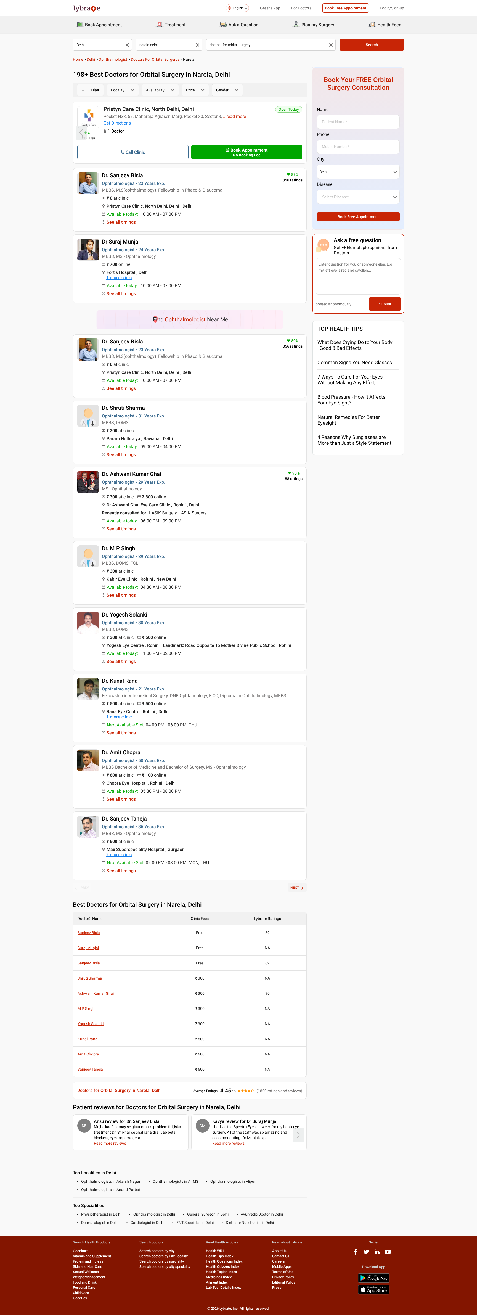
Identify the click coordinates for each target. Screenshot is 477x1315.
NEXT (294, 888)
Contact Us (280, 1256)
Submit (385, 304)
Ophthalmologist (113, 59)
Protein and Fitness (88, 1261)
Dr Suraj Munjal (121, 241)
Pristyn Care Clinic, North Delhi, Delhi (149, 109)
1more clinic (119, 277)
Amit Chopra (88, 1054)
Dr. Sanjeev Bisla (122, 175)
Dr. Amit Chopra (121, 752)
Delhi (91, 59)
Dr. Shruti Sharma (123, 407)
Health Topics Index (221, 1272)
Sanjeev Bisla (89, 932)
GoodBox (80, 1298)
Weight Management (89, 1277)
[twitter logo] (366, 1254)
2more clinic (119, 854)
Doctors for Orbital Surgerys (155, 59)
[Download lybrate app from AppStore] (374, 1293)
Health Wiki (215, 1251)
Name (322, 109)
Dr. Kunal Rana (120, 681)
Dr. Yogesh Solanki (124, 614)
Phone (323, 134)
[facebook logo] (355, 1254)
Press (277, 1287)
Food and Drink (85, 1282)
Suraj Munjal (88, 948)
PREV (85, 888)
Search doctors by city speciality (164, 1266)
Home (78, 59)
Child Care (81, 1293)
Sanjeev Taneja (90, 1069)
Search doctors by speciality (161, 1261)
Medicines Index (219, 1277)
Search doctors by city (156, 1251)
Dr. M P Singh (118, 548)
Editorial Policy (283, 1282)
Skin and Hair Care (87, 1266)
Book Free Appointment (345, 8)
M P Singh (86, 1008)
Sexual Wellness (86, 1272)
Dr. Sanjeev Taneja (124, 818)
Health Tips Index (220, 1256)
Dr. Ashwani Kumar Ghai (131, 474)
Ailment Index (217, 1282)
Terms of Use (282, 1272)
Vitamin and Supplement (92, 1256)
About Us (279, 1251)
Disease (324, 184)
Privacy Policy (283, 1277)
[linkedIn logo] (377, 1254)
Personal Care (84, 1287)
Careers (278, 1261)
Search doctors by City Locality (163, 1256)
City (320, 159)
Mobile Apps (282, 1266)
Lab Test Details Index (223, 1287)
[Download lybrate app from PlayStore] (374, 1282)
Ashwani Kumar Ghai (96, 993)
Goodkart (80, 1251)
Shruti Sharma (90, 978)
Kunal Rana (87, 1039)
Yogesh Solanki (91, 1024)
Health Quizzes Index (223, 1266)
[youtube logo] (388, 1254)
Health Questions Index (224, 1261)
